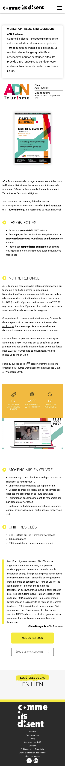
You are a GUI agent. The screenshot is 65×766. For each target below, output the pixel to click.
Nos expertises (32, 735)
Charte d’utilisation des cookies (33, 753)
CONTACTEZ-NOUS (32, 638)
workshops (8, 326)
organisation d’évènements (17, 294)
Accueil (32, 731)
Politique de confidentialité (32, 749)
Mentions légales (32, 756)
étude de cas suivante (29, 651)
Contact (32, 746)
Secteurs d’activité (32, 742)
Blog (33, 738)
